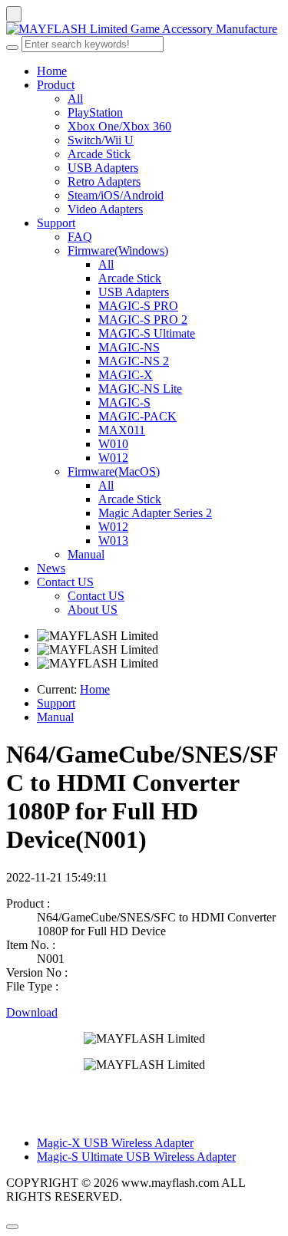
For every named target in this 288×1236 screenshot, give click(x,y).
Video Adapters (105, 209)
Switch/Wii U (101, 140)
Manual (86, 554)
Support (56, 222)
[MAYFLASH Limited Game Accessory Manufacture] (144, 29)
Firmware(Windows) (118, 250)
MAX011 (121, 430)
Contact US (65, 581)
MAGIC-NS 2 (133, 361)
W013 (113, 540)
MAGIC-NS (129, 347)
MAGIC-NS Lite (140, 388)
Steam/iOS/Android (116, 195)
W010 (113, 443)
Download (32, 1012)
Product (55, 84)
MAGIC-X (125, 374)
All (75, 98)
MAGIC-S (124, 402)
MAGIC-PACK (137, 416)
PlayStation (95, 112)
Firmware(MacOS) (114, 471)
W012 (113, 457)
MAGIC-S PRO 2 (142, 319)
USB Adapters (103, 167)
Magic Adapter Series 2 (155, 512)
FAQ (80, 236)
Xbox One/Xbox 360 (119, 126)
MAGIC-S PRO (138, 305)
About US (93, 609)
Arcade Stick (99, 153)
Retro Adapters (104, 181)
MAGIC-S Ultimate (146, 333)
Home (52, 70)
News (51, 568)
